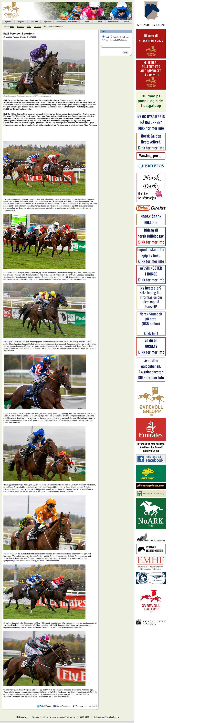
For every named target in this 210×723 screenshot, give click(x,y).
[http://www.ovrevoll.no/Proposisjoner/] (151, 615)
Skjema (21, 22)
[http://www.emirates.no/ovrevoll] (151, 440)
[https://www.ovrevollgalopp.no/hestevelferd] (151, 150)
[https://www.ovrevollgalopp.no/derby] (151, 202)
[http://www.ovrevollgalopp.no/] (151, 416)
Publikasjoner (60, 22)
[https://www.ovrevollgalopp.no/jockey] (151, 355)
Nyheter (8, 22)
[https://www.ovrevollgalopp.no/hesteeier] (151, 309)
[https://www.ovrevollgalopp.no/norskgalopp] (151, 27)
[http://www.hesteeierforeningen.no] (151, 496)
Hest (107, 37)
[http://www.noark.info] (151, 528)
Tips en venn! (81, 706)
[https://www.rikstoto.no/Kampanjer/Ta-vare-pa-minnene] (151, 452)
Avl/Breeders (73, 22)
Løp (106, 40)
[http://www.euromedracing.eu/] (151, 570)
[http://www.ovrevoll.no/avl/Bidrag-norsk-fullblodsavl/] (151, 245)
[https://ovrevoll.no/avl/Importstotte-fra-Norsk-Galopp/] (151, 263)
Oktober (37, 27)
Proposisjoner (112, 22)
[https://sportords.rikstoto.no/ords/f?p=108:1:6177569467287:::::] (151, 335)
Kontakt (126, 22)
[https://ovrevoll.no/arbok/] (151, 225)
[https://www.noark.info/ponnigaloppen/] (151, 111)
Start (12, 27)
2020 (29, 27)
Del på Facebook (63, 706)
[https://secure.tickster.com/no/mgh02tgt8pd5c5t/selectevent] (151, 89)
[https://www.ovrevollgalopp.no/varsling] (151, 159)
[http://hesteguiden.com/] (151, 488)
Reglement (47, 22)
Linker (99, 22)
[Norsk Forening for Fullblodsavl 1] (151, 542)
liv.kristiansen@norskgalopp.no (106, 717)
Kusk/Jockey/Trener (121, 37)
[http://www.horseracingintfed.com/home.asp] (151, 584)
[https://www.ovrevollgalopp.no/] (151, 131)
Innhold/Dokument (120, 40)
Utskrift (94, 706)
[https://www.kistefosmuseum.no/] (151, 171)
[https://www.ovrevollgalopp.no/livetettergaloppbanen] (151, 381)
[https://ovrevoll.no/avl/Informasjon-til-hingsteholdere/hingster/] (151, 283)
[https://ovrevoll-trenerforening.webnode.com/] (151, 554)
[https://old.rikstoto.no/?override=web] (151, 481)
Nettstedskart (21, 717)
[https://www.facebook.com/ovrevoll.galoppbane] (151, 462)
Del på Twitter (45, 706)
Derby (86, 22)
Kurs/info (34, 22)
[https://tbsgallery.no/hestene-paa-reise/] (151, 626)
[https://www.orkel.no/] (151, 212)
